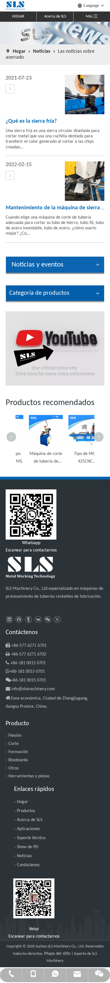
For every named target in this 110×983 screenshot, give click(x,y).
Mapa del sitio (57, 953)
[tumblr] (28, 620)
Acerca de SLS (55, 16)
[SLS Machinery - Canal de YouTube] (55, 348)
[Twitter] (57, 620)
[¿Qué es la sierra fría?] (10, 89)
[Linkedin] (9, 620)
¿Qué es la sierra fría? (31, 121)
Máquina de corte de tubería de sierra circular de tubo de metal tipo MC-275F (36, 458)
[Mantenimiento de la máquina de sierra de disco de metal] (10, 175)
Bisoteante (18, 760)
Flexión (14, 735)
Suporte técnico (31, 838)
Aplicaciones (28, 829)
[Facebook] (18, 620)
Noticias (24, 856)
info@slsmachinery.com (33, 689)
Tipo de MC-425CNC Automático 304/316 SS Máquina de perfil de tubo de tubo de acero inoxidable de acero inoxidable (75, 458)
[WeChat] (47, 620)
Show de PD (27, 847)
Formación (18, 752)
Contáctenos (28, 865)
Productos (26, 811)
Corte (13, 744)
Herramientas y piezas (28, 776)
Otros (13, 768)
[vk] (37, 620)
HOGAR (18, 16)
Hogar (22, 802)
